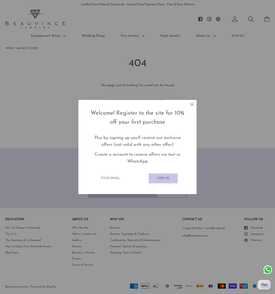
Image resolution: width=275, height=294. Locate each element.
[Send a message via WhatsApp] (268, 270)
